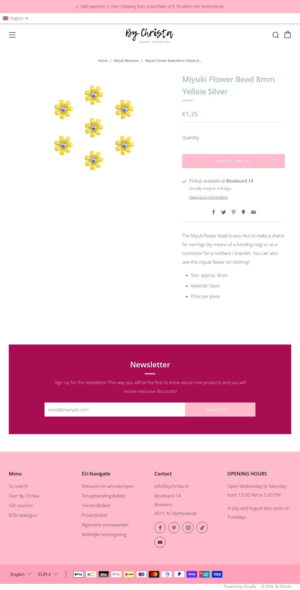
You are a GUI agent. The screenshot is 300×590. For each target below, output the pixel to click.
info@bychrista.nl (171, 486)
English (18, 574)
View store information (208, 197)
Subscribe (218, 409)
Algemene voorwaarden (105, 525)
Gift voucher (21, 505)
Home (103, 60)
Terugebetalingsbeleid (103, 496)
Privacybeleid (94, 515)
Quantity (190, 137)
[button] (16, 18)
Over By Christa (24, 496)
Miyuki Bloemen (126, 60)
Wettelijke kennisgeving (104, 534)
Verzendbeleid (96, 505)
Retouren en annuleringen (108, 486)
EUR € (44, 574)
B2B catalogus (23, 515)
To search (18, 486)
